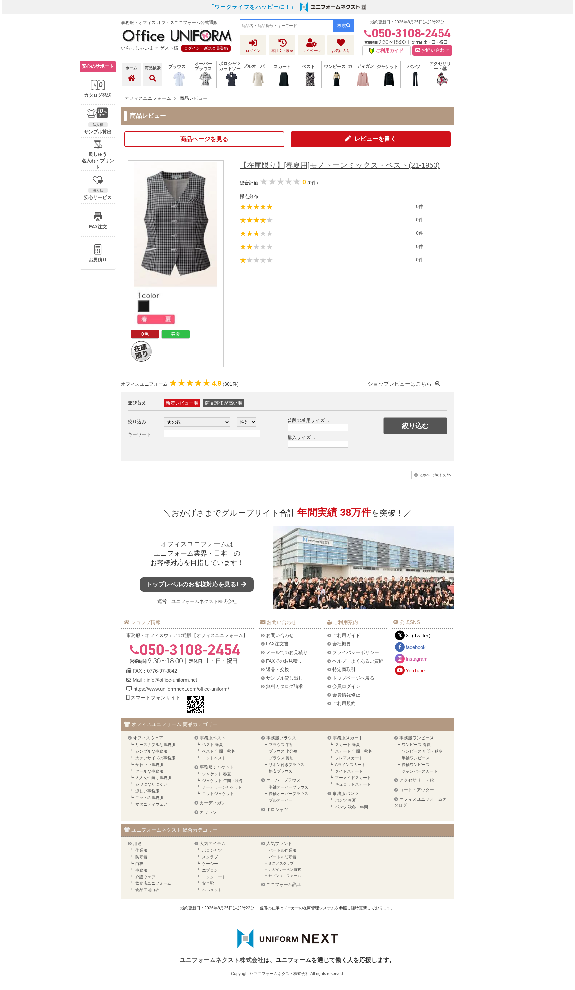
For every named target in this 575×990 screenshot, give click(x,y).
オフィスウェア (148, 737)
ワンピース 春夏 (416, 744)
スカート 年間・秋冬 (353, 751)
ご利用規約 (344, 703)
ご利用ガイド (346, 635)
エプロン (210, 870)
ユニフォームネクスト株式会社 (204, 601)
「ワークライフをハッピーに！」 (252, 7)
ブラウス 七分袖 (283, 751)
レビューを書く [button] (375, 138)
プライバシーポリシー (355, 652)
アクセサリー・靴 (416, 780)
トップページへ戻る (353, 678)
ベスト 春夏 (212, 744)
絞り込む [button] (415, 425)
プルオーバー (280, 800)
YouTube (415, 670)
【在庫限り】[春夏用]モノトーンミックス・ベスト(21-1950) (340, 165)
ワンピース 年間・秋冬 (422, 751)
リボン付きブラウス (286, 764)
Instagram (417, 659)
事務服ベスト (213, 737)
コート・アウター (416, 789)
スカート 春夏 (347, 744)
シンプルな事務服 (151, 751)
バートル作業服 (282, 850)
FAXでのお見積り (284, 661)
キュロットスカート (353, 784)
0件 (419, 206)
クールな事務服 (149, 771)
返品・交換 (277, 669)
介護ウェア (145, 877)
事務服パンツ (346, 793)
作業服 (141, 850)
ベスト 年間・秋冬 (218, 751)
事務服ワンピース (416, 737)
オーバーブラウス (283, 780)
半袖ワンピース (416, 758)
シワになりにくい (151, 784)
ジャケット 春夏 (216, 774)
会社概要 (341, 643)
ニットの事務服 (149, 797)
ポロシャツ (277, 809)
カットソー (210, 812)
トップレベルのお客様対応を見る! (193, 584)
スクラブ (210, 857)
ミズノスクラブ (281, 863)
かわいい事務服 (149, 764)
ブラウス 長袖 (281, 758)
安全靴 (208, 883)
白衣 (139, 863)
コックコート (214, 877)
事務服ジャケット (217, 767)
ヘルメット (212, 890)
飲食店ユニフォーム (153, 883)
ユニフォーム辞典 (283, 884)
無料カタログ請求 (284, 686)
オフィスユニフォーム (193, 544)
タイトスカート (349, 771)
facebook (416, 647)
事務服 (141, 870)
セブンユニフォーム (284, 876)
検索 (341, 25)
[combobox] (287, 25)
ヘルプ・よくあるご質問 (358, 661)
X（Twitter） (419, 635)
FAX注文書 (277, 643)
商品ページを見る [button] (204, 139)
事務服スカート (348, 737)
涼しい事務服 (147, 791)
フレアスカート (349, 758)
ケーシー (210, 863)
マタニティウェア (151, 804)
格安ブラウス (280, 771)
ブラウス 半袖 (281, 744)
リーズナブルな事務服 (155, 744)
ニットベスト (214, 758)
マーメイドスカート (353, 777)
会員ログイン (346, 686)
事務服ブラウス (281, 737)
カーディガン (213, 802)
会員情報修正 (346, 694)
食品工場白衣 (147, 890)
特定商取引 (344, 669)
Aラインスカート (350, 764)
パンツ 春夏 (345, 800)
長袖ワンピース (416, 764)
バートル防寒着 (282, 857)
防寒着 (141, 857)
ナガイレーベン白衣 (284, 869)
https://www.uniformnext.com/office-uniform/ (181, 689)
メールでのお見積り (287, 652)
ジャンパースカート (420, 771)
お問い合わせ (434, 50)
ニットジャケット (218, 793)
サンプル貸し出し (284, 678)
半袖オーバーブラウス (288, 787)
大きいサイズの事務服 (155, 758)
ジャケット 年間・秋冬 (222, 780)
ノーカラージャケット (222, 787)
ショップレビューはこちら (400, 384)
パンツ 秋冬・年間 (351, 807)
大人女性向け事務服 (153, 777)
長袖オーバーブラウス (288, 793)
